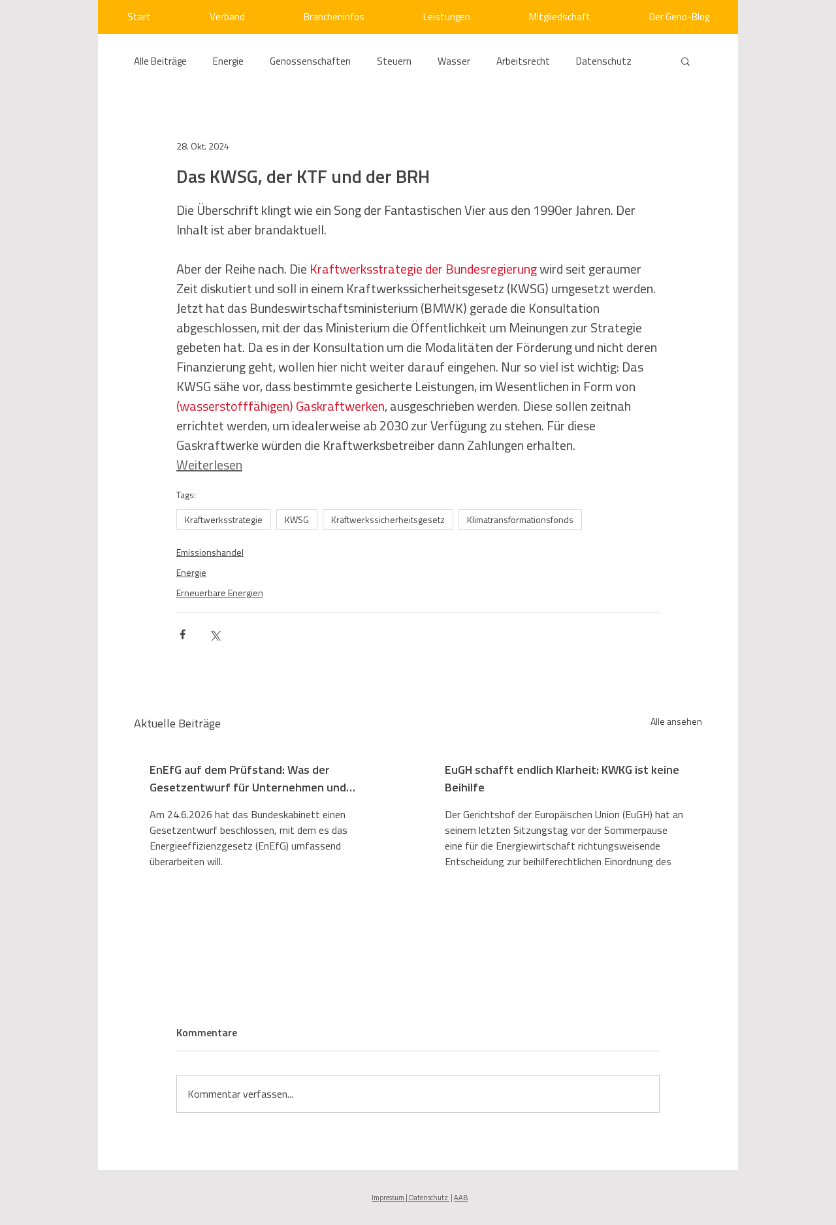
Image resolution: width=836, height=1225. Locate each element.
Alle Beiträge (160, 61)
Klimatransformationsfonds (520, 519)
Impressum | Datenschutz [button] (410, 1197)
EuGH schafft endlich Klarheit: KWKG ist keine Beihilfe (562, 778)
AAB (461, 1197)
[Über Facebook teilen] (182, 634)
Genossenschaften (310, 61)
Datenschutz (604, 61)
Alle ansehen (676, 721)
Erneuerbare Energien (219, 592)
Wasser (454, 61)
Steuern (394, 61)
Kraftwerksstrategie (224, 519)
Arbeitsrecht (523, 61)
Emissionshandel (210, 552)
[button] (685, 61)
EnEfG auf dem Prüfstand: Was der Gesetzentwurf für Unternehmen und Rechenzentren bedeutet (248, 778)
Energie (228, 61)
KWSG (297, 519)
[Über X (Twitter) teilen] (214, 634)
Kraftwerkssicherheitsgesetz (388, 519)
